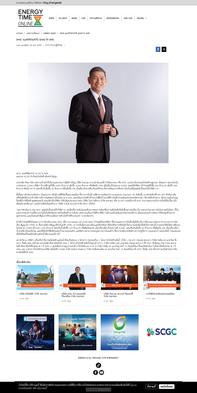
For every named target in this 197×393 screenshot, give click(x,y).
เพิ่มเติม (141, 18)
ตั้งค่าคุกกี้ (151, 386)
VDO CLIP (128, 18)
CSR (83, 18)
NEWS (74, 18)
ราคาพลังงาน (96, 18)
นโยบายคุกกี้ (42, 388)
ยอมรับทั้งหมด (167, 386)
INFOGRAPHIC (112, 18)
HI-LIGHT (63, 18)
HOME (51, 18)
